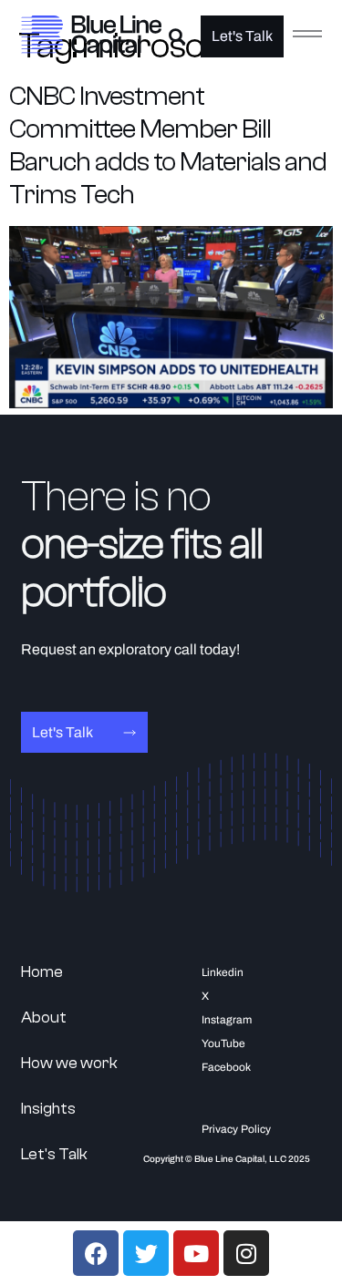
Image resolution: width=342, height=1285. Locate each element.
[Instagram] (246, 1253)
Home (42, 972)
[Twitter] (146, 1253)
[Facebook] (96, 1253)
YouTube (223, 1043)
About (44, 1017)
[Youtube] (196, 1253)
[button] (176, 37)
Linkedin (223, 972)
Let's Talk (54, 1154)
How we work (69, 1063)
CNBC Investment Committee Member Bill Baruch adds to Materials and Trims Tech (167, 145)
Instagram (227, 1019)
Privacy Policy (236, 1129)
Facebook (226, 1067)
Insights (48, 1108)
